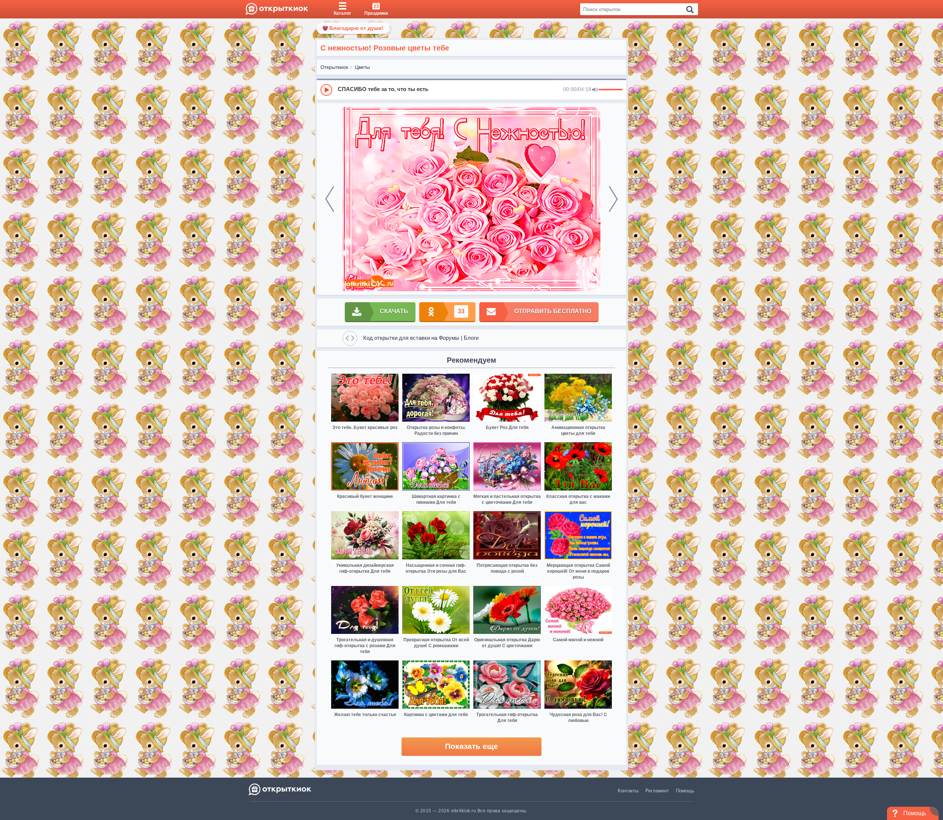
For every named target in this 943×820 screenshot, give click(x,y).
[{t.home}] (280, 789)
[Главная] (277, 9)
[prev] (330, 199)
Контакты (628, 790)
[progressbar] (611, 90)
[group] (471, 90)
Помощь (685, 790)
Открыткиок (334, 67)
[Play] (326, 90)
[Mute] (595, 90)
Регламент (657, 790)
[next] (613, 199)
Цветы (362, 67)
